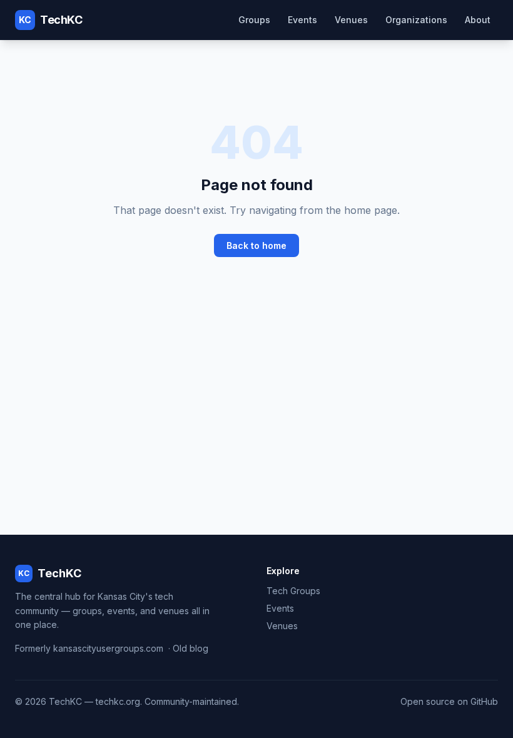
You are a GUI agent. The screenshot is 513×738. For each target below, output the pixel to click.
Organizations (416, 19)
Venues (351, 19)
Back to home (256, 245)
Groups (254, 19)
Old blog (190, 648)
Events (302, 19)
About (477, 19)
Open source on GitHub (449, 701)
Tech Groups (293, 590)
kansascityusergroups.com (108, 648)
